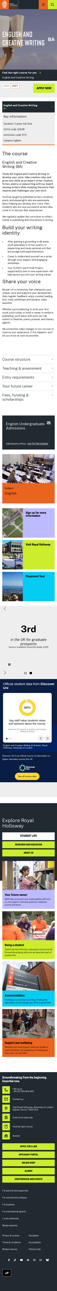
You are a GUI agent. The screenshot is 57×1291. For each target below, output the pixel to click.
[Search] (52, 4)
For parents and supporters (15, 1190)
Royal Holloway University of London (9, 4)
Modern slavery (9, 1249)
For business (8, 1204)
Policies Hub (35, 1249)
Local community (10, 1218)
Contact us (18, 1099)
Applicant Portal (28, 1155)
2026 (6, 85)
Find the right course (23, 1126)
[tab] (6, 86)
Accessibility (35, 1242)
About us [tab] (28, 853)
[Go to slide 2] (31, 673)
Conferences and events (28, 1179)
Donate (16, 1136)
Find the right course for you (19, 72)
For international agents (14, 1211)
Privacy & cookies (10, 1235)
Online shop (28, 1163)
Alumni (28, 1171)
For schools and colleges (14, 1197)
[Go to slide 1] (25, 673)
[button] (5, 608)
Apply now (44, 88)
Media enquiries (9, 1225)
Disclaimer (34, 1235)
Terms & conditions (11, 1242)
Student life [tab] (28, 836)
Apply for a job (28, 1146)
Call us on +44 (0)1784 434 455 (23, 1090)
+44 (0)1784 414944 (37, 443)
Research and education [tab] (28, 845)
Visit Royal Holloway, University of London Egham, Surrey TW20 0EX (33, 1108)
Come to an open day (23, 1117)
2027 (15, 85)
